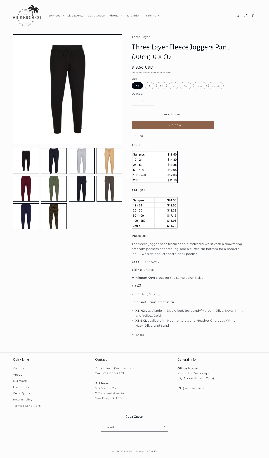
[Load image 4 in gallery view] (110, 161)
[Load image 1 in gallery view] (26, 161)
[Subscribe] (164, 427)
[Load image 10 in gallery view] (54, 216)
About (17, 374)
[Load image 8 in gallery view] (110, 189)
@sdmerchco (193, 388)
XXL (200, 85)
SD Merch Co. (128, 451)
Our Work (20, 380)
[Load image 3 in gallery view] (82, 161)
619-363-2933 (113, 373)
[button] (55, 16)
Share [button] (140, 334)
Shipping (137, 72)
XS (137, 85)
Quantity (137, 93)
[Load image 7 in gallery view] (82, 189)
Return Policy (22, 399)
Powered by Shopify (146, 451)
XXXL (216, 85)
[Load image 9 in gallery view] (26, 216)
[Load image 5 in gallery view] (26, 189)
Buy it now (172, 125)
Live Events (21, 387)
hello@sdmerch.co (120, 368)
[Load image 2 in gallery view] (54, 161)
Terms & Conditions (27, 405)
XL (185, 85)
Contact (18, 368)
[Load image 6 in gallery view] (54, 189)
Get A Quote (21, 393)
